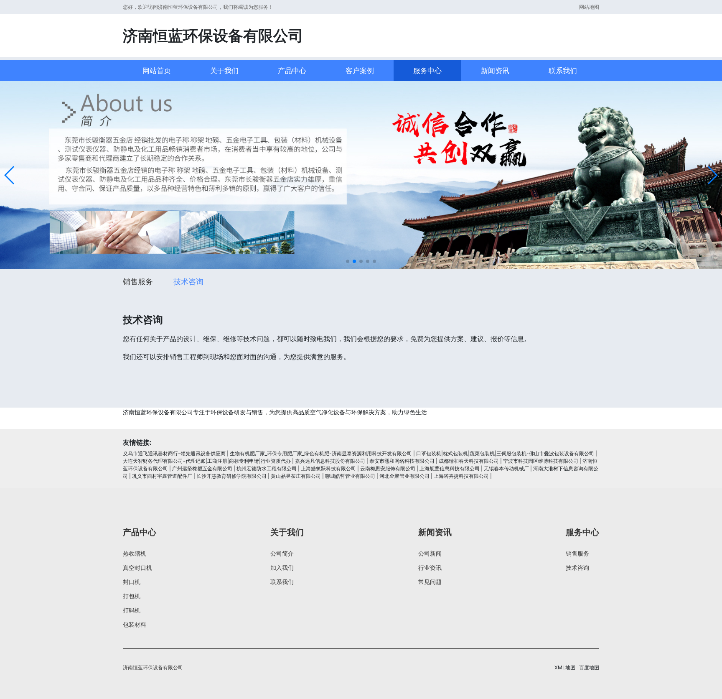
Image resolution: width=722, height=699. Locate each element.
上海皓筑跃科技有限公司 (328, 468)
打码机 (131, 610)
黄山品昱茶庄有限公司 (296, 476)
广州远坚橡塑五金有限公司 (202, 468)
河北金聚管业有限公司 (404, 476)
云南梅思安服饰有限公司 (387, 468)
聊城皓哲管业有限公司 (350, 476)
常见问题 (430, 581)
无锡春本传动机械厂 (506, 468)
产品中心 (292, 70)
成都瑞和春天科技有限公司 (469, 461)
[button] (9, 175)
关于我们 (224, 70)
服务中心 (427, 70)
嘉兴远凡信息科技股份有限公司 (330, 461)
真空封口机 (137, 567)
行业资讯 (430, 567)
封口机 (131, 581)
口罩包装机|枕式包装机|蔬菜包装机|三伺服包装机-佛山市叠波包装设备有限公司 (505, 453)
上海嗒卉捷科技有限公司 (461, 476)
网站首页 (156, 70)
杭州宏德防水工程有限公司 (266, 468)
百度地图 (589, 667)
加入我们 (282, 567)
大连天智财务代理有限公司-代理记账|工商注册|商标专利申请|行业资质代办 (207, 461)
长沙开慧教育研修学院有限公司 (231, 476)
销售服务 (138, 281)
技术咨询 (188, 281)
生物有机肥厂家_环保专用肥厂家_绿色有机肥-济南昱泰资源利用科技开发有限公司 (321, 453)
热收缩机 (134, 553)
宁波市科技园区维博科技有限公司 (540, 461)
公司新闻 (430, 553)
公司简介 (282, 553)
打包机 (131, 596)
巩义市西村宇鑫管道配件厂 (162, 476)
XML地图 (564, 667)
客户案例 (360, 70)
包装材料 (134, 624)
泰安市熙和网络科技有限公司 (402, 461)
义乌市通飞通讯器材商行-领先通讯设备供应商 (174, 453)
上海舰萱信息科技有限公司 (449, 468)
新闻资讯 (495, 70)
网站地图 (589, 7)
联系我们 (563, 70)
